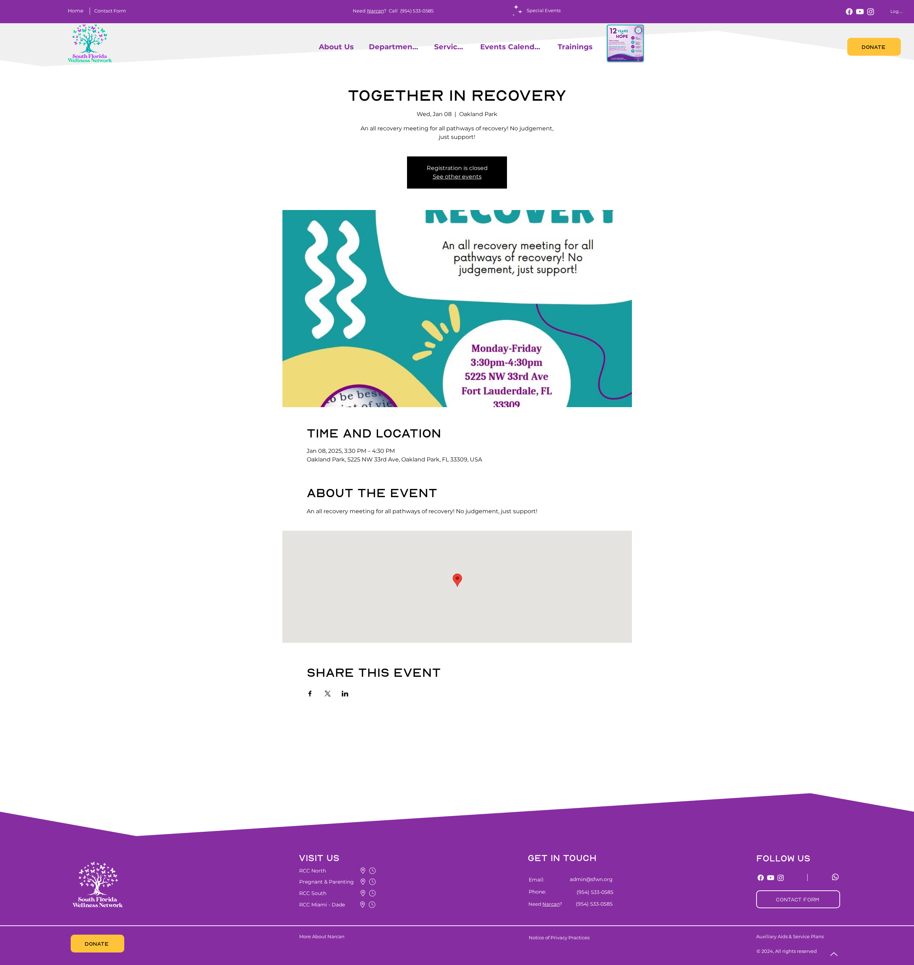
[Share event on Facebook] (310, 693)
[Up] (834, 954)
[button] (109, 10)
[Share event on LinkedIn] (345, 693)
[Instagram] (870, 11)
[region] (315, 47)
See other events (457, 176)
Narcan (375, 11)
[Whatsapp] (835, 877)
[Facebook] (849, 11)
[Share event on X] (327, 693)
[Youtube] (859, 11)
